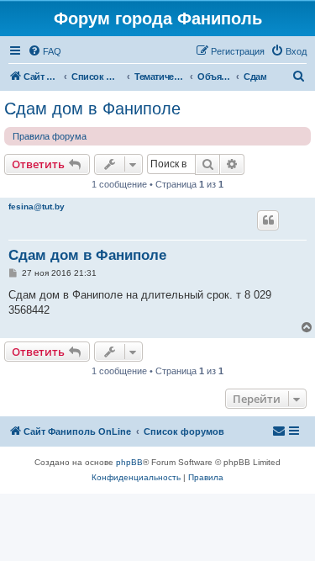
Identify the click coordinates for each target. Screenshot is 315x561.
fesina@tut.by (36, 206)
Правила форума (50, 136)
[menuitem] (44, 51)
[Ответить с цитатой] (268, 220)
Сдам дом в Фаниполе (92, 108)
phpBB (129, 462)
